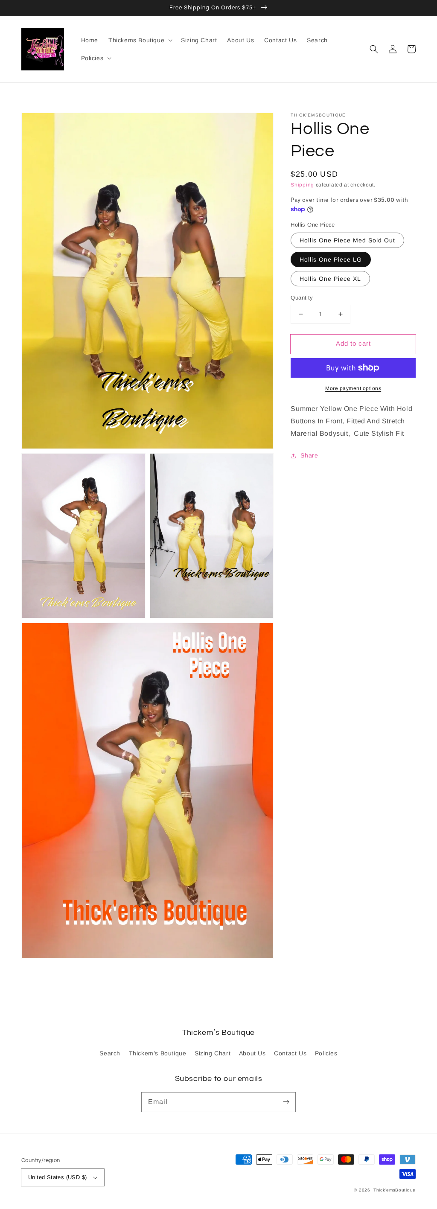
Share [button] (309, 455)
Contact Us (290, 1053)
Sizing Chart (212, 1053)
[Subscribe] (286, 1101)
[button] (373, 49)
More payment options (353, 388)
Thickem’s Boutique (157, 1053)
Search (109, 1053)
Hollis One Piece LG (331, 259)
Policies (326, 1053)
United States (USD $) (57, 1177)
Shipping (302, 185)
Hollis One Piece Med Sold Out (347, 240)
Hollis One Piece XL (330, 278)
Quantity (302, 297)
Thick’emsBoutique (394, 1190)
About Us (252, 1053)
